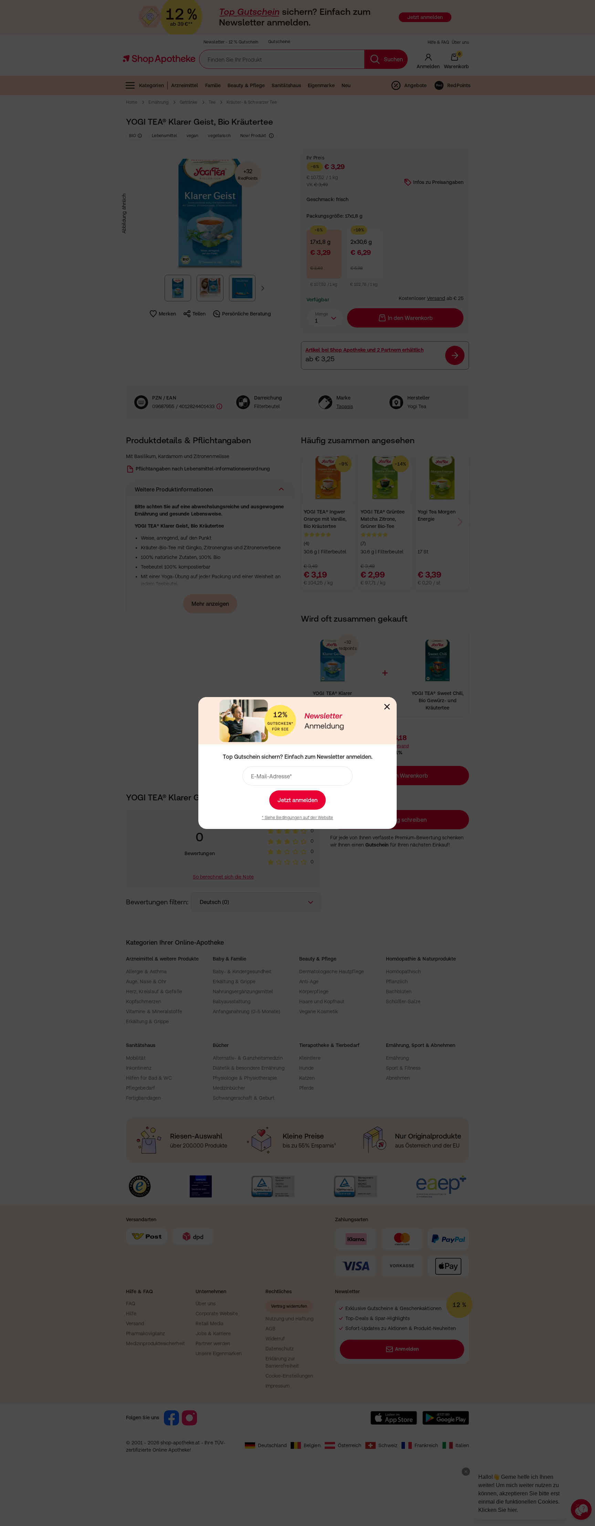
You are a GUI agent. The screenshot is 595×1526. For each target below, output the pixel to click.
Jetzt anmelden (297, 800)
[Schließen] (387, 706)
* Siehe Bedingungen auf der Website (297, 817)
